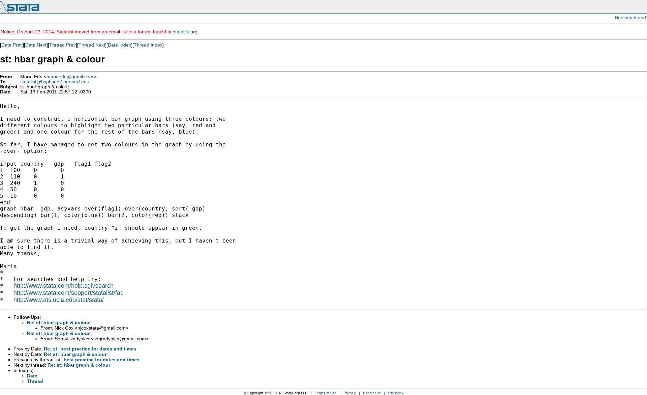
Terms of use (325, 393)
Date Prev (12, 45)
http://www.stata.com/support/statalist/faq (68, 292)
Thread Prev (62, 45)
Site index (396, 393)
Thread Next (92, 45)
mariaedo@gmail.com (70, 76)
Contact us (372, 393)
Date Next (36, 45)
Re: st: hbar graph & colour (58, 322)
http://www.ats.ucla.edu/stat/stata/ (58, 300)
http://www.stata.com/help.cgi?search (63, 285)
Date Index (119, 45)
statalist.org (185, 31)
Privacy (349, 393)
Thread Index (148, 45)
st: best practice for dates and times (98, 359)
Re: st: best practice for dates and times (90, 348)
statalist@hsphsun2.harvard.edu (54, 81)
